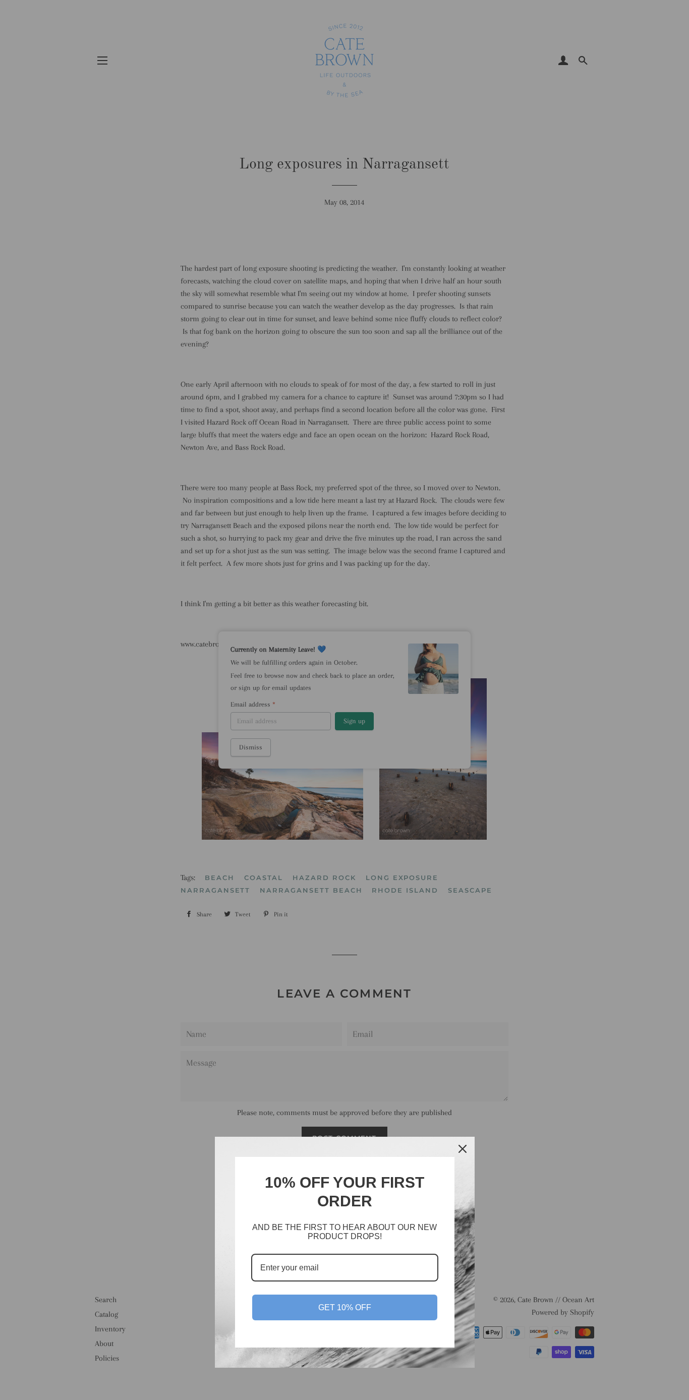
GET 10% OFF (344, 1307)
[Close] (462, 1149)
